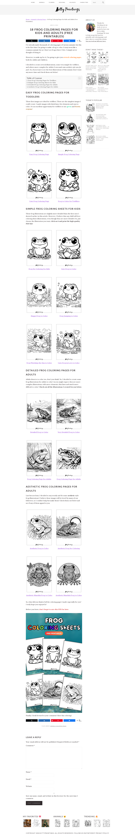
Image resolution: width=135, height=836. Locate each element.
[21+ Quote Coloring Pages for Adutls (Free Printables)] (106, 826)
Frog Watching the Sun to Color (39, 363)
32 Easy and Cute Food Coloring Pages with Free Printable (91, 67)
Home (28, 19)
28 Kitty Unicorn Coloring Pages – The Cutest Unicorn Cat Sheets (103, 68)
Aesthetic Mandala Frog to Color (39, 595)
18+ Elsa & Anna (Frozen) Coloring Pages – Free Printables (102, 138)
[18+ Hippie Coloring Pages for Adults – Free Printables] (103, 79)
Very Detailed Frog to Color (69, 432)
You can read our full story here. (96, 41)
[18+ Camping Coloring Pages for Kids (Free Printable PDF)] (97, 826)
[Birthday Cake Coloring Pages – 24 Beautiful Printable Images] (90, 129)
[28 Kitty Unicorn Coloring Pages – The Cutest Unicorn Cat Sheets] (103, 57)
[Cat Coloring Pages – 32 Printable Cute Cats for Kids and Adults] (57, 826)
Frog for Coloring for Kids (39, 269)
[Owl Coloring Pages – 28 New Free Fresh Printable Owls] (76, 826)
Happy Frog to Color (39, 316)
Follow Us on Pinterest (84, 833)
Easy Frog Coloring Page (39, 154)
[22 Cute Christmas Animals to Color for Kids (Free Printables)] (36, 823)
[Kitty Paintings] (67, 11)
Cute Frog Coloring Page (39, 201)
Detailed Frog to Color (39, 432)
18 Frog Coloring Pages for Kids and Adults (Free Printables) (102, 106)
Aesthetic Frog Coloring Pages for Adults (43, 87)
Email (28, 779)
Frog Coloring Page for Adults (39, 479)
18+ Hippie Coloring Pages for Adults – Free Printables (103, 89)
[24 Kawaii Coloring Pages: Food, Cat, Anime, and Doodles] (88, 826)
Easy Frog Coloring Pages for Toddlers (42, 80)
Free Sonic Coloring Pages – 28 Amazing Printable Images (91, 89)
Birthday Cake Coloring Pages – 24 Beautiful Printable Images (102, 127)
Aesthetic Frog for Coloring (69, 548)
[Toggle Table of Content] (78, 78)
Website (29, 786)
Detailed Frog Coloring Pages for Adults (43, 85)
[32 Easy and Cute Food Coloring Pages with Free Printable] (91, 57)
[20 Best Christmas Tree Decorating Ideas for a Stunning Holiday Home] (45, 823)
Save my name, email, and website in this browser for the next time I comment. (52, 797)
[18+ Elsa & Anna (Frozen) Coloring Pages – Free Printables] (90, 140)
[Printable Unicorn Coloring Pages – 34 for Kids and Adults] (67, 826)
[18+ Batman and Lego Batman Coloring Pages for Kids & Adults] (90, 118)
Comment (30, 746)
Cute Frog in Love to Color (69, 363)
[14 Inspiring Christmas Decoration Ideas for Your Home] (27, 823)
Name (28, 772)
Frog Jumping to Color (69, 316)
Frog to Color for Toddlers (68, 201)
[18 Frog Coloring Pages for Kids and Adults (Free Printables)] (90, 107)
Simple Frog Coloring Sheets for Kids (42, 82)
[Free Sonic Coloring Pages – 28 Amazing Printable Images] (91, 79)
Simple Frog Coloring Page (69, 154)
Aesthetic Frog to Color (39, 548)
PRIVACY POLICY (102, 833)
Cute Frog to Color (68, 269)
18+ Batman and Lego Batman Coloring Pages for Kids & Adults (102, 116)
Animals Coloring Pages (38, 19)
